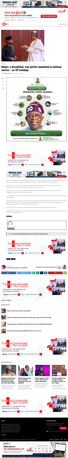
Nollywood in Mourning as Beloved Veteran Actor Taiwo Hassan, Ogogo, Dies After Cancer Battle (29, 317)
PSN (34, 439)
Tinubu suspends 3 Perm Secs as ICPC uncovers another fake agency (42, 379)
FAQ (62, 439)
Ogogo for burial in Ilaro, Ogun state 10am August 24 (19, 311)
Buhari (8, 258)
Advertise (57, 439)
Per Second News (7, 73)
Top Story (3, 63)
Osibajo (13, 258)
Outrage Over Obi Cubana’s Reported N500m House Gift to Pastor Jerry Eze (24, 330)
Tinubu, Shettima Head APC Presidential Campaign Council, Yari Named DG (24, 380)
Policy (65, 439)
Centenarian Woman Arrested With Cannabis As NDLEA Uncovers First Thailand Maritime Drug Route (29, 324)
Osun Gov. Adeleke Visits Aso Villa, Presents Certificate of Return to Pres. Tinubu (59, 380)
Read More (3, 435)
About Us (52, 439)
